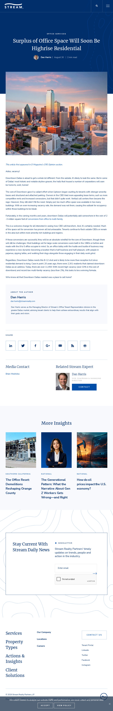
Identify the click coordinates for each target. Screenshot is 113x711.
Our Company (44, 632)
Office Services (56, 34)
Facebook (86, 660)
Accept (45, 705)
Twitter (85, 655)
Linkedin (85, 650)
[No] (109, 703)
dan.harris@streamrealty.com (23, 301)
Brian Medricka (12, 373)
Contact (84, 387)
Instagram (86, 665)
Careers (41, 646)
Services (14, 633)
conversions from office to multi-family (45, 219)
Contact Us (94, 635)
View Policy (64, 705)
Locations (42, 639)
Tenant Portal (87, 645)
